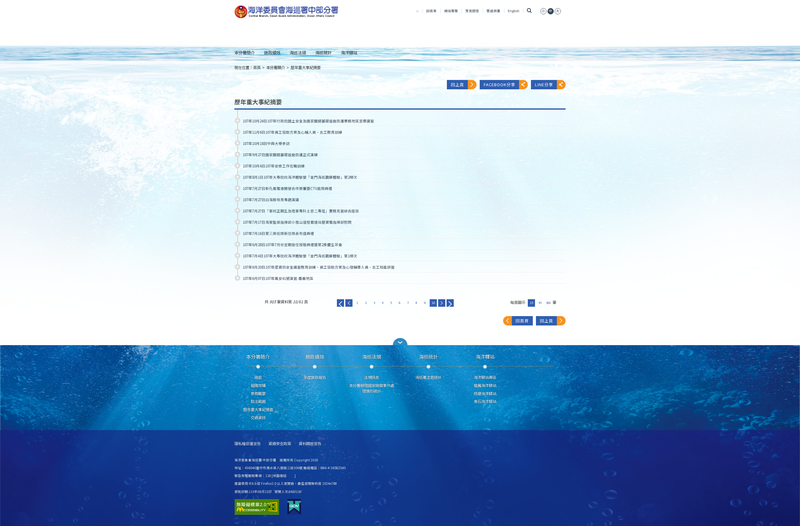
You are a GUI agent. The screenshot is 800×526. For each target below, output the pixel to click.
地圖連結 (280, 475)
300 (548, 302)
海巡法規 (298, 52)
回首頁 (431, 10)
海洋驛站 (349, 52)
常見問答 (472, 10)
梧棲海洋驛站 (485, 393)
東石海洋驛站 (485, 401)
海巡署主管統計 (428, 377)
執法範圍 (258, 401)
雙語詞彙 (493, 10)
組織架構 (258, 385)
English (513, 10)
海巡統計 (323, 52)
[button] (400, 341)
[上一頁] (348, 303)
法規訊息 (371, 377)
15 (531, 302)
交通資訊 (258, 417)
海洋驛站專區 (485, 377)
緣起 (258, 377)
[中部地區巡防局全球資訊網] (286, 11)
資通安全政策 (279, 443)
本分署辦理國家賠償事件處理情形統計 (371, 388)
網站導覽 (451, 10)
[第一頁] (340, 303)
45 (540, 302)
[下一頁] (441, 303)
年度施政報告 (314, 377)
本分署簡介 (244, 52)
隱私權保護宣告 (247, 443)
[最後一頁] (450, 303)
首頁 (257, 67)
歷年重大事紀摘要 (306, 67)
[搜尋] (529, 10)
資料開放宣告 (310, 443)
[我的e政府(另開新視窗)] (294, 507)
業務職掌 (258, 393)
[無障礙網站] (257, 507)
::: (417, 10)
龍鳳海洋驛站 (485, 385)
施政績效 (272, 52)
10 (433, 302)
